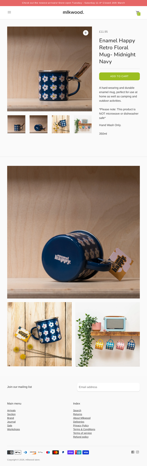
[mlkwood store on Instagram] (137, 451)
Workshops (13, 429)
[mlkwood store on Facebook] (132, 451)
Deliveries (78, 421)
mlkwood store (32, 459)
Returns (77, 414)
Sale (9, 425)
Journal (11, 421)
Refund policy (81, 436)
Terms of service (82, 433)
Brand (10, 418)
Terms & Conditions (84, 429)
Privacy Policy (81, 425)
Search (77, 410)
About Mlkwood (82, 418)
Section (11, 414)
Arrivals (11, 410)
